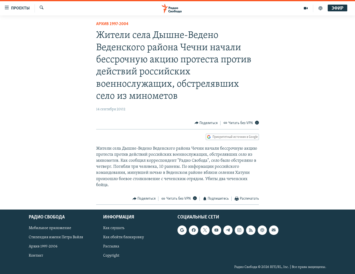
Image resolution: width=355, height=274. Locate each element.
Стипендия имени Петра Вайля (56, 237)
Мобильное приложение (50, 228)
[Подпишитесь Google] (182, 230)
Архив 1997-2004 (112, 24)
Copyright (111, 256)
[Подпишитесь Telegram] (228, 230)
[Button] (206, 123)
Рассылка (111, 247)
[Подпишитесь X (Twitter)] (205, 230)
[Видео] (305, 8)
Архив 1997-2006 (43, 247)
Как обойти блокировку (123, 237)
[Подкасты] (262, 230)
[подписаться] (273, 230)
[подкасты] (320, 8)
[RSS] (250, 230)
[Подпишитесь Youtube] (216, 230)
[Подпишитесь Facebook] (193, 230)
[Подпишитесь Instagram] (239, 230)
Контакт (36, 256)
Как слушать (113, 228)
